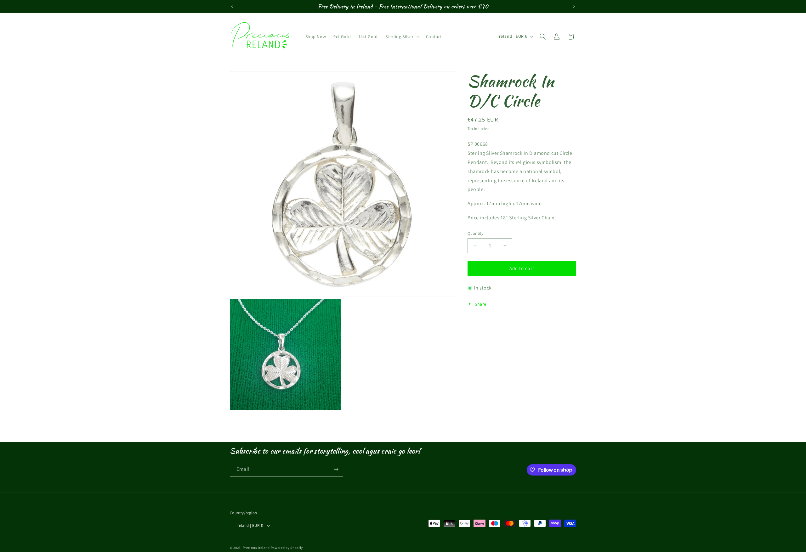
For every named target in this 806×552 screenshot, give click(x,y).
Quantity (475, 233)
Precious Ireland (256, 547)
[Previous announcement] (232, 6)
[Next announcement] (574, 6)
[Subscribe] (336, 469)
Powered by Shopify (287, 547)
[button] (402, 36)
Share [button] (480, 304)
